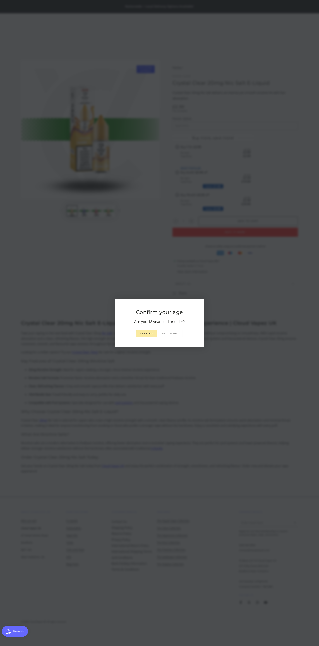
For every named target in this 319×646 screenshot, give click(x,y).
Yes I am (146, 333)
